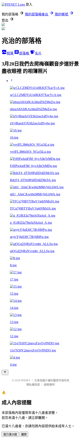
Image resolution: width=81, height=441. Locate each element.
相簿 (10, 53)
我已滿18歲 (10, 434)
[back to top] (5, 372)
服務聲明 (49, 384)
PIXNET (25, 380)
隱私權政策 (33, 384)
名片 (38, 53)
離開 (24, 434)
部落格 (24, 53)
